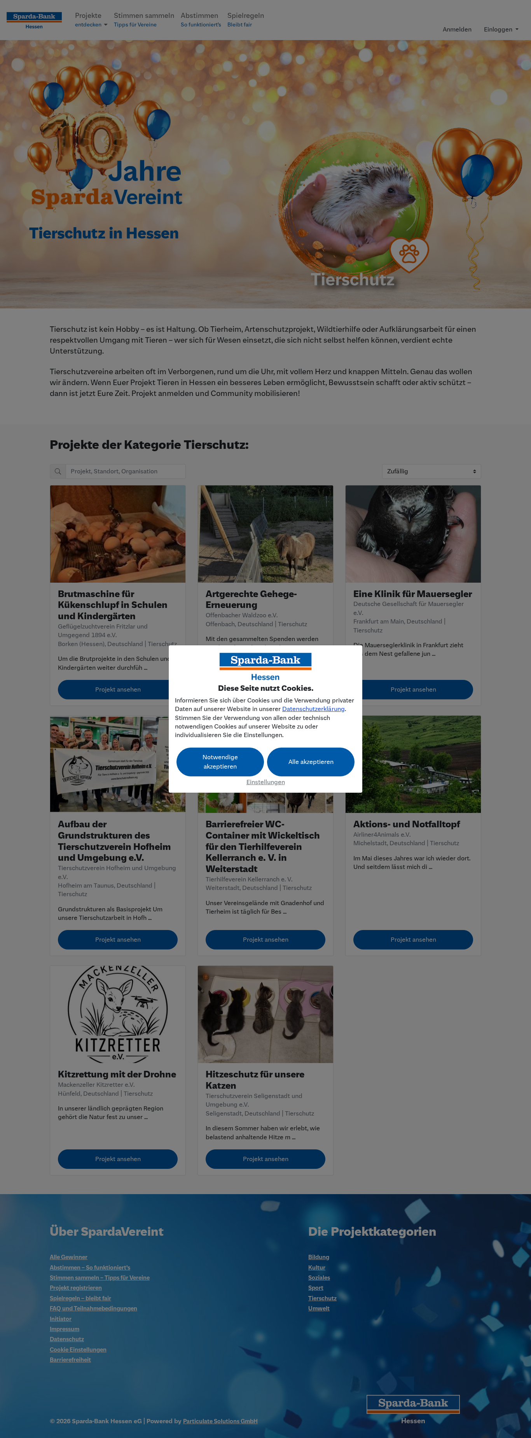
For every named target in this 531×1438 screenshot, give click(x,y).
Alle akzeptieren (311, 762)
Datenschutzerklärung (313, 709)
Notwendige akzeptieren (220, 762)
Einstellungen (265, 782)
